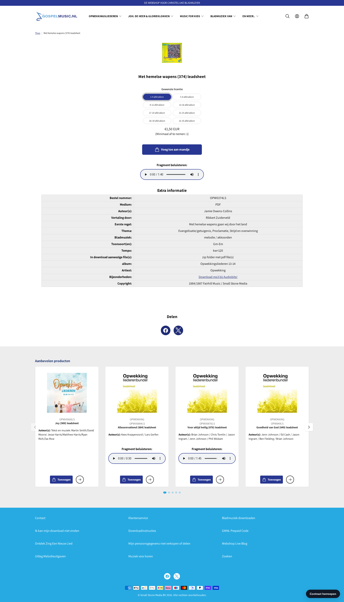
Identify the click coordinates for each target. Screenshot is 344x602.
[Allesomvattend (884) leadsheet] (137, 393)
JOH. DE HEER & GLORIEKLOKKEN (149, 16)
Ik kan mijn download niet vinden (57, 531)
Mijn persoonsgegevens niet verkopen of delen (159, 543)
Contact (40, 518)
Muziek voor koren (140, 556)
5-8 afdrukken (187, 96)
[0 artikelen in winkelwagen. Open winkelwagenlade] (306, 16)
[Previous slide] (35, 427)
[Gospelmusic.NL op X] (177, 576)
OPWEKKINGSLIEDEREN (103, 16)
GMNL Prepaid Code (235, 531)
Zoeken (227, 556)
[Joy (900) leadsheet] (67, 393)
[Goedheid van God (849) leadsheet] (277, 393)
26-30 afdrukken (157, 120)
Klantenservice (138, 518)
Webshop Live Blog (234, 543)
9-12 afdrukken (157, 104)
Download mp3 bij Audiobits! (218, 277)
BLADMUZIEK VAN (221, 16)
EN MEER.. (248, 16)
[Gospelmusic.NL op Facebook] (167, 576)
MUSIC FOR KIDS (190, 16)
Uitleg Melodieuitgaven (50, 556)
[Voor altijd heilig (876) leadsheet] (207, 393)
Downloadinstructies (142, 531)
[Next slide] (309, 427)
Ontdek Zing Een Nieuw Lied (53, 543)
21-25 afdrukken (187, 112)
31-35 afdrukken (187, 120)
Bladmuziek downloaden (238, 518)
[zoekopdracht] (287, 16)
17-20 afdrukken (157, 112)
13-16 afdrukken (187, 104)
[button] (164, 493)
